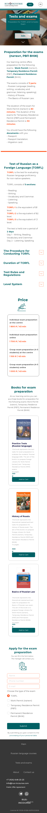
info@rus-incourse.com (17, 783)
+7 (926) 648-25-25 (15, 780)
